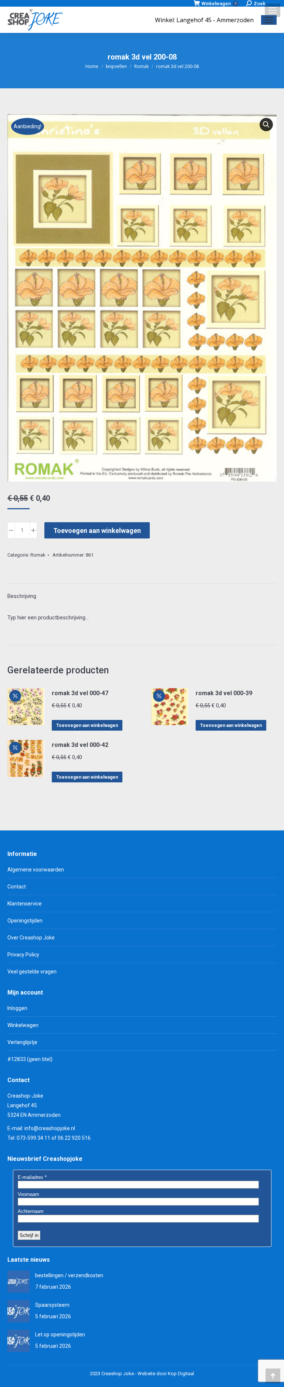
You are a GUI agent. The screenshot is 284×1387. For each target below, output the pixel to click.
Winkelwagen (219, 3)
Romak (37, 555)
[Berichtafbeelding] (18, 1282)
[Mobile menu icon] (272, 10)
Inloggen (17, 1008)
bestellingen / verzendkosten (69, 1275)
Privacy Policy (23, 955)
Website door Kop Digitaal (166, 1373)
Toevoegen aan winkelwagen (97, 530)
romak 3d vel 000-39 (224, 693)
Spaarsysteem (52, 1305)
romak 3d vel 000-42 (80, 744)
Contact (16, 887)
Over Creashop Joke (31, 938)
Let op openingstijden (60, 1334)
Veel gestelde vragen (32, 972)
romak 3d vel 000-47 (80, 693)
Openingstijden (25, 921)
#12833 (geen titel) (30, 1059)
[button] (266, 124)
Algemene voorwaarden (35, 870)
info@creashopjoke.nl (49, 1128)
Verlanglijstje (22, 1042)
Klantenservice (24, 904)
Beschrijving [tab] (21, 596)
